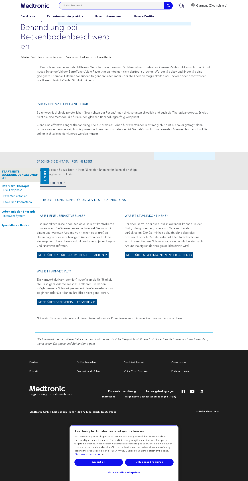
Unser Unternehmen (108, 16)
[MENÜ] (40, 170)
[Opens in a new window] (183, 392)
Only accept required (149, 462)
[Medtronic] (35, 5)
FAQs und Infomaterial (17, 202)
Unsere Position (144, 16)
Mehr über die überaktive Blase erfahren (71, 255)
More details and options (124, 473)
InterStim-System (14, 215)
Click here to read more (87, 454)
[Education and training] (181, 5)
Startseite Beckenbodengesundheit (19, 175)
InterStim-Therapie (15, 186)
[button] (209, 5)
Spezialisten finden (15, 225)
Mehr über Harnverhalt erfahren (65, 301)
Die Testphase (12, 190)
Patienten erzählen (15, 196)
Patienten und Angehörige (65, 16)
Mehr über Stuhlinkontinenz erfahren (157, 255)
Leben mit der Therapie (18, 211)
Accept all (98, 462)
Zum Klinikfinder (51, 183)
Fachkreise (28, 16)
